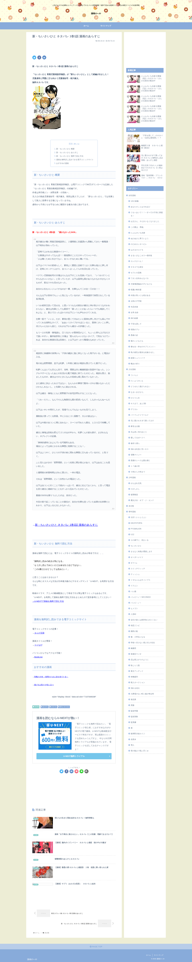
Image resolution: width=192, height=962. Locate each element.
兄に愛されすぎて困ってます (142, 421)
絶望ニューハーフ (138, 358)
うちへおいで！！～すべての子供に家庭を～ (147, 214)
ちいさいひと (136, 546)
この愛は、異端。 (138, 227)
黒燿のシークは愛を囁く (140, 460)
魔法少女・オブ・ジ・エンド (142, 500)
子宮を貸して (136, 324)
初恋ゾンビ (135, 625)
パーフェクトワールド (140, 415)
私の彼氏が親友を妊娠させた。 (143, 352)
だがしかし (135, 489)
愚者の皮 (134, 335)
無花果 (133, 699)
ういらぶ (134, 375)
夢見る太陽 (135, 426)
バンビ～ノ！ (136, 603)
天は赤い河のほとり (139, 432)
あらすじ (45, 707)
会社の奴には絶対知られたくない (144, 620)
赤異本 (133, 739)
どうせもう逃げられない (140, 386)
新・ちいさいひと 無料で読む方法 (69, 156)
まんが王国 (39, 633)
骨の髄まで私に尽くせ (140, 751)
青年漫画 (132, 512)
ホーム (148, 955)
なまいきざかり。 (138, 392)
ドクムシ (134, 586)
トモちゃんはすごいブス (140, 580)
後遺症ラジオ (136, 654)
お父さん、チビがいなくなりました (145, 221)
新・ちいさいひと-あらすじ (67, 152)
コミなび (38, 645)
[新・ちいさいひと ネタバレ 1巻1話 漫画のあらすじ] (44, 57)
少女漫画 (132, 369)
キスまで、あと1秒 (138, 403)
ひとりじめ (135, 398)
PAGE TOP (96, 947)
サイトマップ (158, 955)
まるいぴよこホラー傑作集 (141, 255)
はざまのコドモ (137, 250)
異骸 (132, 705)
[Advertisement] (74, 48)
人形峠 (133, 614)
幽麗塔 (133, 648)
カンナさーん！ (137, 261)
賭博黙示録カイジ (138, 734)
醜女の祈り (135, 364)
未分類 (37, 707)
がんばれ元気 (136, 483)
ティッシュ (135, 574)
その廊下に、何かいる (140, 540)
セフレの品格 (136, 273)
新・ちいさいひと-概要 (65, 149)
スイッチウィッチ (138, 569)
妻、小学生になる (138, 637)
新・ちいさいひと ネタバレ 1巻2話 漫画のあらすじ (66, 524)
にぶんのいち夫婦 (138, 233)
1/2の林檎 (135, 201)
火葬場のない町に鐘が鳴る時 (142, 694)
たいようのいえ (137, 381)
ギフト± (134, 563)
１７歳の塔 (135, 466)
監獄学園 (134, 711)
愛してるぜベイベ (138, 438)
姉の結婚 (134, 318)
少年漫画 (132, 477)
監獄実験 (134, 717)
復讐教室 (134, 495)
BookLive (38, 657)
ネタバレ (54, 707)
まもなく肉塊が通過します (141, 551)
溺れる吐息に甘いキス (140, 449)
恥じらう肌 (135, 665)
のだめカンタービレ (139, 244)
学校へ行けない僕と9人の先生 (143, 643)
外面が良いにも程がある (140, 295)
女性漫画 (132, 195)
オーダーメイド (137, 557)
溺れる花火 (135, 688)
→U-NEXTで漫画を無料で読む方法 (48, 601)
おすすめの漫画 (62, 163)
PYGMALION (136, 529)
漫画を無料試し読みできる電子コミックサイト (75, 160)
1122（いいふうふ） (139, 517)
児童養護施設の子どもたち (141, 284)
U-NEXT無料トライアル (74, 756)
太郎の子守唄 (136, 301)
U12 (132, 534)
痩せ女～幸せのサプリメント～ (143, 347)
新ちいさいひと (64, 707)
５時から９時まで (138, 472)
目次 (71, 144)
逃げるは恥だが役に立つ (44, 685)
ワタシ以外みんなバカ (140, 278)
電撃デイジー (136, 455)
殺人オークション (138, 682)
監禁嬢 (133, 722)
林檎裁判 (134, 677)
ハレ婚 (133, 591)
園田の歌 (134, 631)
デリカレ (134, 409)
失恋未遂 (134, 307)
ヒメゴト (134, 608)
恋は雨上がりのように (140, 660)
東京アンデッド (137, 671)
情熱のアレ (135, 329)
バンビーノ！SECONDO (141, 597)
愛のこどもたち (137, 341)
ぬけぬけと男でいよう (140, 238)
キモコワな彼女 (137, 267)
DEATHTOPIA (136, 523)
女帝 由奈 (134, 312)
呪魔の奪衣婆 (136, 290)
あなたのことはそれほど (140, 207)
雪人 (132, 745)
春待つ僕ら (135, 443)
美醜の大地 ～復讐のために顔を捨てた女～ (51, 677)
